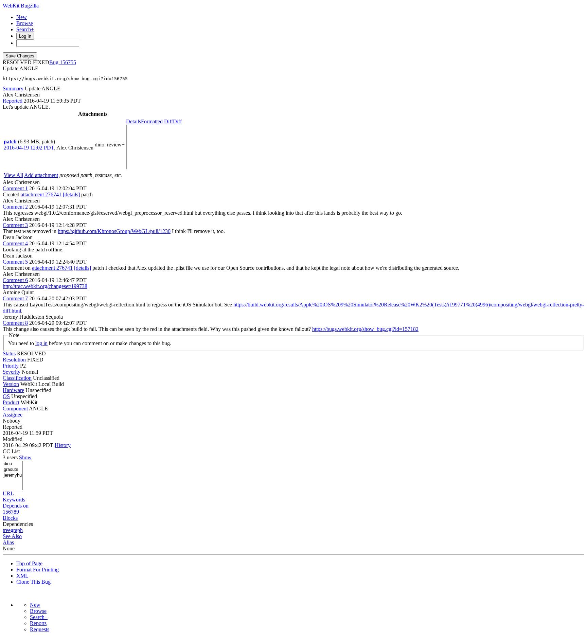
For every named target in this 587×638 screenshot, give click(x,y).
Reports (38, 623)
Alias (8, 542)
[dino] (12, 464)
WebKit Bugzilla (21, 5)
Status (9, 353)
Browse (24, 23)
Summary (13, 88)
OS (6, 396)
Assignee (12, 415)
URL (8, 493)
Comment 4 (15, 243)
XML (22, 576)
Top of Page (29, 563)
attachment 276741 (41, 194)
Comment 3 (15, 225)
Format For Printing (37, 569)
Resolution (14, 359)
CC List (11, 451)
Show (25, 457)
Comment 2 (15, 207)
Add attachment (41, 175)
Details (133, 121)
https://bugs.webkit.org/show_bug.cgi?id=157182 (365, 329)
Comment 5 (15, 262)
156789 (11, 512)
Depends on (16, 506)
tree (7, 530)
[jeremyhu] (12, 475)
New (21, 17)
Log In (25, 36)
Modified (12, 439)
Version (11, 384)
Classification (17, 378)
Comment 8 (15, 323)
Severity (11, 372)
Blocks (10, 518)
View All (13, 175)
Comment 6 (15, 280)
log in (41, 343)
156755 (68, 62)
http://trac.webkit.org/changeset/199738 (45, 286)
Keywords (14, 499)
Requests (39, 629)
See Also (12, 536)
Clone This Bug (33, 582)
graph (17, 530)
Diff (177, 121)
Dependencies (18, 524)
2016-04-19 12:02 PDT (29, 147)
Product (11, 402)
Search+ (25, 29)
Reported (12, 101)
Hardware (13, 390)
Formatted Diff (157, 121)
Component (15, 408)
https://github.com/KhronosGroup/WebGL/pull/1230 (114, 231)
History (63, 445)
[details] (71, 194)
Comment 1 (15, 188)
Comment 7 (15, 298)
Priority (11, 366)
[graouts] (12, 470)
